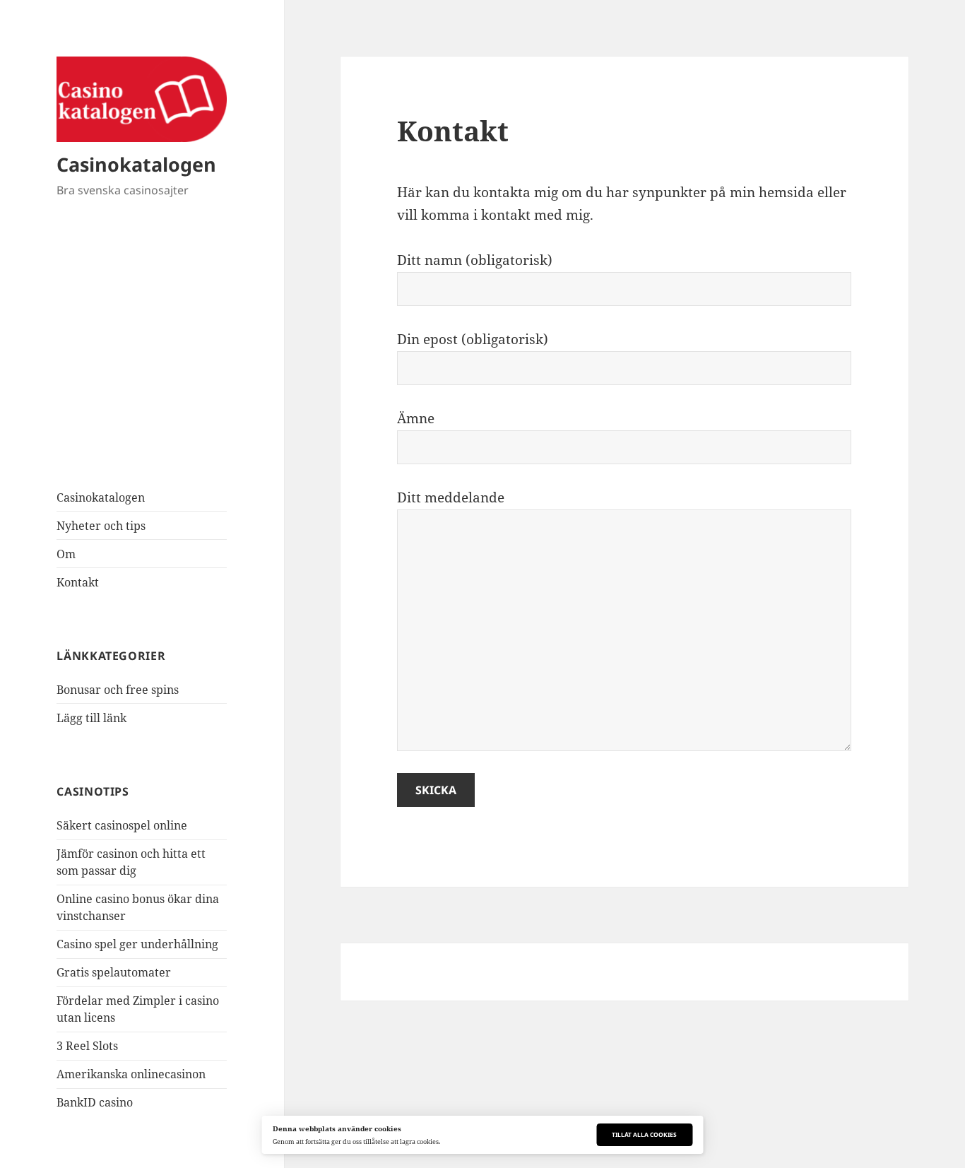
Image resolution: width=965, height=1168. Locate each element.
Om (66, 554)
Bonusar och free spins (118, 689)
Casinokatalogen (136, 164)
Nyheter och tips (101, 525)
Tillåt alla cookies (644, 1134)
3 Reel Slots (87, 1046)
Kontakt (78, 582)
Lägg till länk (91, 718)
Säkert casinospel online (122, 825)
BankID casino (95, 1102)
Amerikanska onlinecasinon (131, 1074)
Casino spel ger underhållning (137, 944)
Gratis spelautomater (114, 972)
